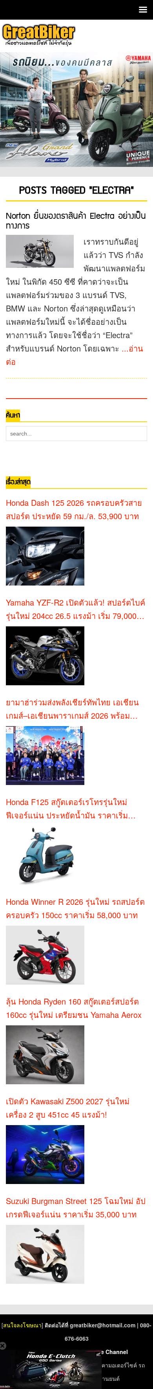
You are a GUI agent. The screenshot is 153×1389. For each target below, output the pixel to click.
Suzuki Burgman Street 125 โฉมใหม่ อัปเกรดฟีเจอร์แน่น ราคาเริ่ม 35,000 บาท (76, 1207)
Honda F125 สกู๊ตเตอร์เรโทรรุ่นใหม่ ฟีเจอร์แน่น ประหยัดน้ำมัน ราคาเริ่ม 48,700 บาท (67, 809)
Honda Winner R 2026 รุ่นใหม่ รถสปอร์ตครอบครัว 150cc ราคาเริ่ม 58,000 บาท (75, 908)
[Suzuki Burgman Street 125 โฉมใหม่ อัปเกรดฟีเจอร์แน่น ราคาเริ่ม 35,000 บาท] (45, 1254)
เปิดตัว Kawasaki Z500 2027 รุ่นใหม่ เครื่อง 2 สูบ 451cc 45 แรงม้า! (67, 1107)
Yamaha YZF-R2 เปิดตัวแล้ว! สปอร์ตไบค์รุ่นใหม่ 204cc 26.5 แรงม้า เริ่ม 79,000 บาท (75, 609)
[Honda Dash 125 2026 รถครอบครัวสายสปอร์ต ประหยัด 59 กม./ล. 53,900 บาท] (45, 556)
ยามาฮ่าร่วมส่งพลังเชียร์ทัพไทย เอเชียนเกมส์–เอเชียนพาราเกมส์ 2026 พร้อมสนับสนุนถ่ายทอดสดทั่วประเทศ (72, 709)
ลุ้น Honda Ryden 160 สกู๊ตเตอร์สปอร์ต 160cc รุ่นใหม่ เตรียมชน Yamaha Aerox (74, 1008)
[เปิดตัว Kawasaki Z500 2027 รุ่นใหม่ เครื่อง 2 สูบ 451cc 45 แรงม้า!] (45, 1154)
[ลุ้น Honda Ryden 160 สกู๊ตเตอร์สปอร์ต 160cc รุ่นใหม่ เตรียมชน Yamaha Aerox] (45, 1054)
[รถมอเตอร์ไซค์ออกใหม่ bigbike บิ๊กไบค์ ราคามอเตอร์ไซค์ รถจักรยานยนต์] (38, 35)
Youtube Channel (105, 1352)
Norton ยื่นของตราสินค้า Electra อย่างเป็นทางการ (76, 221)
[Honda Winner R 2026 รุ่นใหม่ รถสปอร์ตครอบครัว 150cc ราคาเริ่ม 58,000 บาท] (45, 955)
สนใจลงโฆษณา (22, 1325)
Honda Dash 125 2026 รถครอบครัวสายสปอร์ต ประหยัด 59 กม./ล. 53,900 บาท (74, 509)
